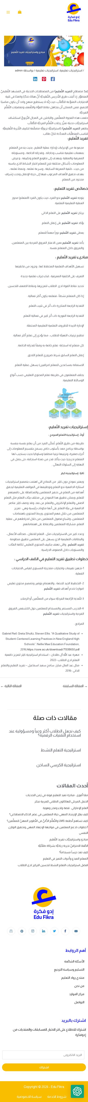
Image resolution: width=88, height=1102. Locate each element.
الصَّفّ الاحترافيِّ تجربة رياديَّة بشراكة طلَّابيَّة (63, 845)
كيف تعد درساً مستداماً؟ (73, 852)
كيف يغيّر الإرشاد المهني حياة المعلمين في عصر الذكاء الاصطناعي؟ (48, 814)
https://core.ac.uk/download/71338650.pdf (53, 649)
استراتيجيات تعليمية (71, 70)
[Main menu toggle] (8, 12)
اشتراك (44, 1067)
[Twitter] (54, 931)
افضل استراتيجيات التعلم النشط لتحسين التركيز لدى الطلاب (53, 865)
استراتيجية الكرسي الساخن (58, 765)
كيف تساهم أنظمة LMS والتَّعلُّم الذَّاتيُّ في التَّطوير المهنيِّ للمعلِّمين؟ (47, 820)
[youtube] (76, 931)
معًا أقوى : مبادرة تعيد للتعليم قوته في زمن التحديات (57, 795)
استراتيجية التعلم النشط (61, 750)
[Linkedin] (35, 79)
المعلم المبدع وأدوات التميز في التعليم (65, 858)
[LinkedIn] (43, 931)
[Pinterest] (44, 79)
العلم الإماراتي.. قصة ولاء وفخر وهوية (65, 808)
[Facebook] (53, 79)
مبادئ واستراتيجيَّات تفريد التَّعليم (69, 839)
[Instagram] (33, 931)
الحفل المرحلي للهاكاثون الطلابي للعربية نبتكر (61, 801)
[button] (77, 1091)
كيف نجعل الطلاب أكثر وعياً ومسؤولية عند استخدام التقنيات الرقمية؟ (45, 733)
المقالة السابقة (75, 686)
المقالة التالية (10, 686)
